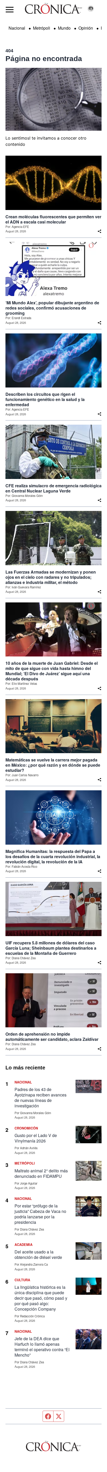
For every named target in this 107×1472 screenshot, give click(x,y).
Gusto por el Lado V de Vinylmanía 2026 (36, 1138)
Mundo (64, 28)
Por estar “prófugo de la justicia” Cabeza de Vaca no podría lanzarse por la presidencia (40, 1214)
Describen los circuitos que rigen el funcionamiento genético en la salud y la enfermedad (45, 399)
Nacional (17, 28)
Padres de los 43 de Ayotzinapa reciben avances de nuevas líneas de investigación (40, 1097)
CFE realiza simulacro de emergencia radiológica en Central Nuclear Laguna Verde (53, 488)
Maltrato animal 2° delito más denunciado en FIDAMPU (41, 1173)
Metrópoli (41, 28)
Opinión (85, 28)
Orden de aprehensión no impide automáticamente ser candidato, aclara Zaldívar (51, 1036)
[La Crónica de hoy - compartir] (99, 231)
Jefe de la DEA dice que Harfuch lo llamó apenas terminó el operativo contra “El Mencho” (42, 1347)
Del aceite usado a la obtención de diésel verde (38, 1254)
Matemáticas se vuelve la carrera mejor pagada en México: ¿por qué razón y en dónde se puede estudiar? (52, 765)
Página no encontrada (43, 59)
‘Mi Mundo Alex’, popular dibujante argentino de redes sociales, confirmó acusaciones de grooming (52, 308)
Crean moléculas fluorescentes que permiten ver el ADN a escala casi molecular (53, 219)
